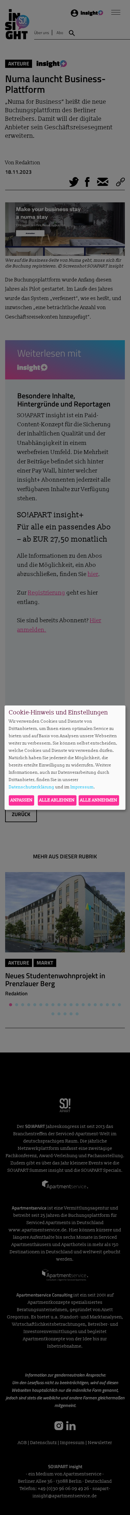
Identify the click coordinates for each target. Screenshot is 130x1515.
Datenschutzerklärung (31, 787)
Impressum (82, 787)
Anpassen (22, 800)
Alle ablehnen (57, 800)
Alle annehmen (98, 800)
